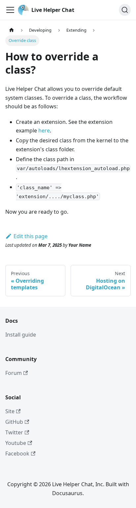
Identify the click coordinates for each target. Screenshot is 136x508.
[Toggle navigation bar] (10, 10)
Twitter (14, 432)
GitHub (14, 421)
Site (10, 411)
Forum (13, 373)
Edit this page (31, 236)
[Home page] (11, 30)
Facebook (17, 453)
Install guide (20, 334)
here (44, 130)
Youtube (15, 443)
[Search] (125, 10)
